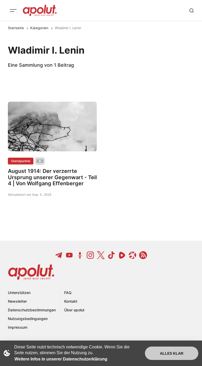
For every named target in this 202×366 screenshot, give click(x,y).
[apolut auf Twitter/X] (101, 255)
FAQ (68, 292)
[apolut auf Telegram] (59, 255)
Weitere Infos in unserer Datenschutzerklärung (60, 359)
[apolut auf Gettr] (80, 255)
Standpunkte (20, 161)
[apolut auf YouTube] (69, 255)
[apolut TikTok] (111, 255)
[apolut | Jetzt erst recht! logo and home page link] (40, 10)
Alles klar (171, 353)
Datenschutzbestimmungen (32, 310)
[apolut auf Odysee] (133, 255)
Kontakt (70, 301)
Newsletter (17, 301)
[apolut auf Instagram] (90, 255)
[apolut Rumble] (122, 255)
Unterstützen (19, 292)
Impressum (17, 327)
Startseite (16, 28)
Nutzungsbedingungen (28, 318)
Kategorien (39, 28)
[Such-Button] (191, 10)
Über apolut (74, 310)
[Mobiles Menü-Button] (13, 10)
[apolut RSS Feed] (143, 255)
